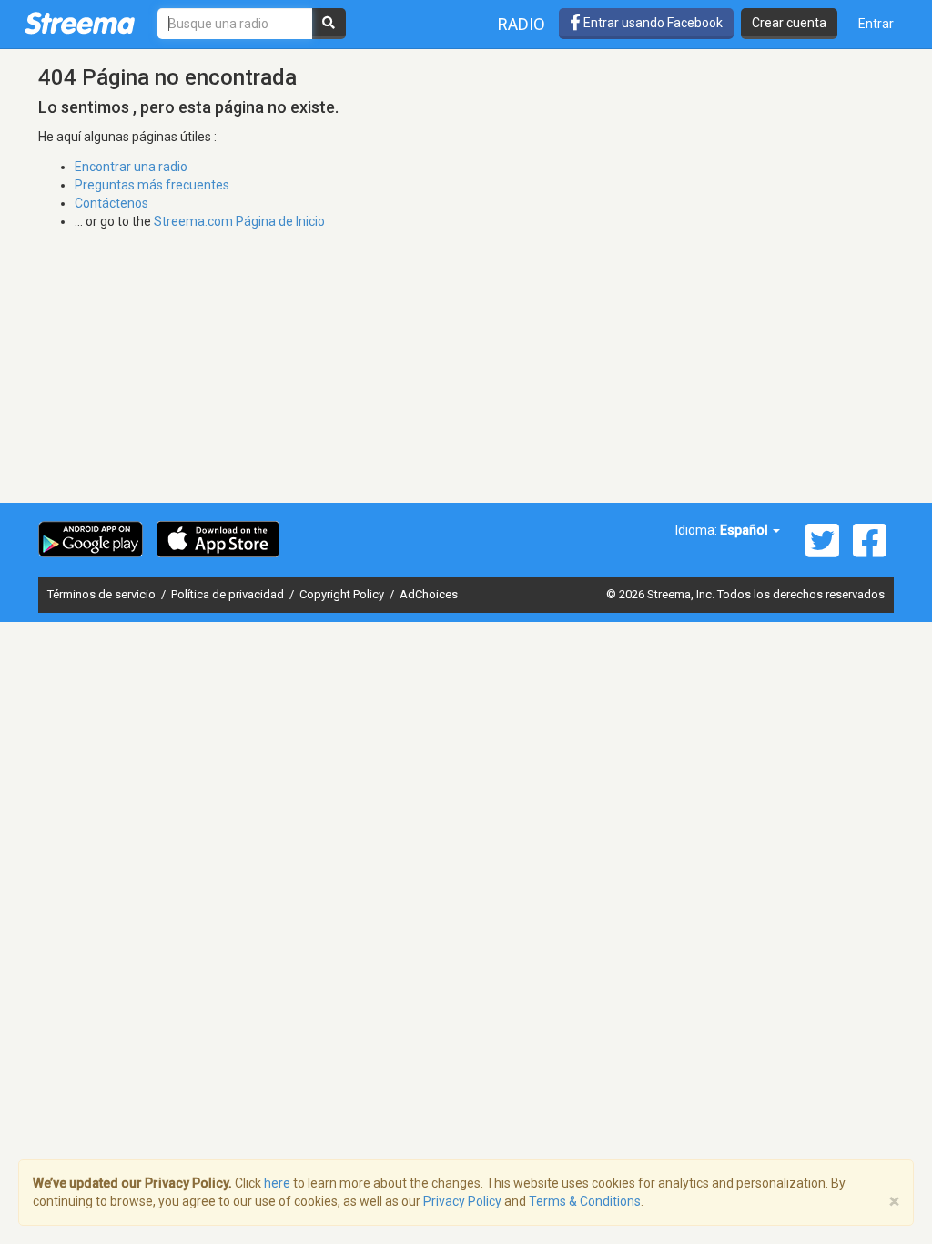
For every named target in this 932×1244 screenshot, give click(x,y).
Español (745, 530)
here (277, 1183)
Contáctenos (111, 203)
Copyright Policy (343, 594)
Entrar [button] (876, 23)
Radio (521, 24)
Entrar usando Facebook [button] (652, 22)
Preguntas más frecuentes (152, 185)
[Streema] (80, 23)
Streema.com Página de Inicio (239, 221)
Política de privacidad (229, 594)
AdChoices (429, 594)
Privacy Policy (462, 1201)
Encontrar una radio (131, 166)
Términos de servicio (102, 594)
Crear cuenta (789, 22)
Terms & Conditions (585, 1201)
